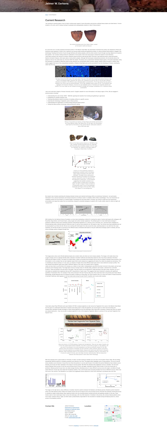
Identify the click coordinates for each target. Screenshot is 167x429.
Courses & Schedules (96, 10)
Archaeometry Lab (66, 10)
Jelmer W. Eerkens (56, 3)
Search (120, 10)
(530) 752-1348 (73, 416)
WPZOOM (96, 425)
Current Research (55, 10)
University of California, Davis (72, 409)
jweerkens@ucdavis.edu (74, 417)
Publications (76, 10)
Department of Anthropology (72, 407)
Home (46, 10)
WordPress (76, 425)
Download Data (85, 10)
